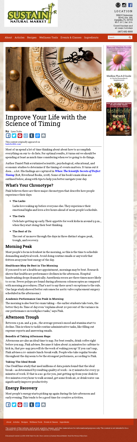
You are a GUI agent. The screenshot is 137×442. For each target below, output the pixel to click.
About (8, 37)
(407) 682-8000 (125, 31)
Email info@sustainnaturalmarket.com (118, 5)
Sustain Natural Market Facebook (130, 5)
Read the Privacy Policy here (77, 436)
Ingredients (91, 37)
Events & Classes (71, 37)
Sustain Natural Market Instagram (124, 5)
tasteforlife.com (13, 144)
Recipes (32, 37)
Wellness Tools (48, 37)
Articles (19, 37)
